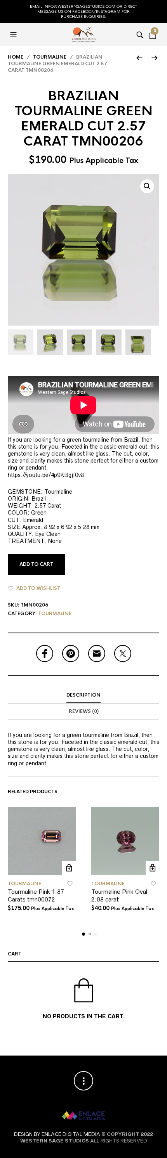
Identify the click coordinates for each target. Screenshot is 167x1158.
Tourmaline (49, 57)
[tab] (83, 695)
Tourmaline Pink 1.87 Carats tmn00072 (36, 895)
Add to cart (36, 564)
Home (15, 57)
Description (83, 695)
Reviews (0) (84, 711)
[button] (14, 34)
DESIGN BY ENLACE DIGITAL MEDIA (57, 1134)
